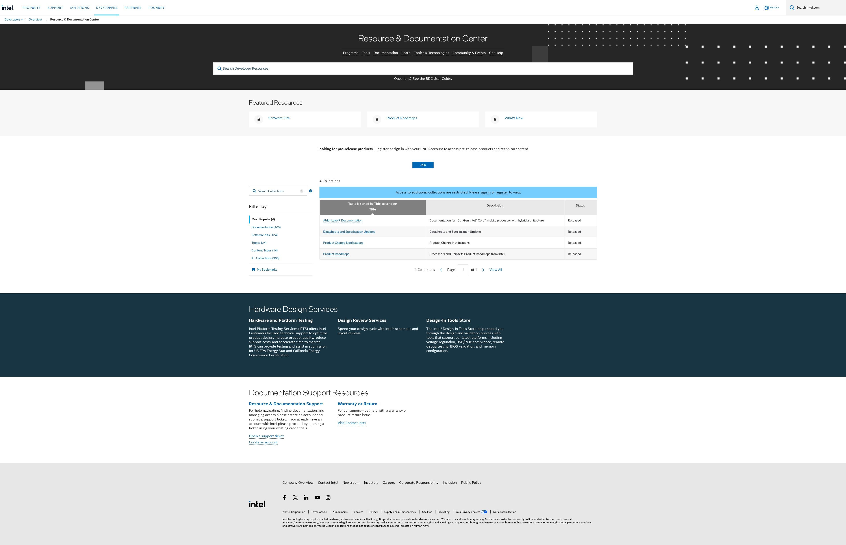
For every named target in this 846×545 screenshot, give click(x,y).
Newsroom (351, 482)
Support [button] (55, 8)
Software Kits (278, 118)
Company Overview (298, 482)
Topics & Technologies (431, 53)
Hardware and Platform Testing (281, 320)
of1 (474, 270)
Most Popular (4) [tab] (263, 219)
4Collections (424, 270)
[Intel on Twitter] (295, 498)
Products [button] (31, 8)
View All (496, 270)
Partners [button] (132, 8)
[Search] (254, 191)
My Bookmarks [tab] (267, 270)
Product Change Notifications (343, 243)
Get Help (496, 53)
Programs (350, 53)
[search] (220, 69)
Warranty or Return (357, 403)
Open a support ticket (266, 436)
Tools (366, 53)
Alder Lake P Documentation (342, 220)
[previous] (441, 269)
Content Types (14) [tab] (265, 250)
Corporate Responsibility (418, 482)
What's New (514, 118)
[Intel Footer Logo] (258, 504)
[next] (483, 269)
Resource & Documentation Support (286, 403)
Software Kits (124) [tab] (265, 235)
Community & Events (469, 53)
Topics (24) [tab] (259, 243)
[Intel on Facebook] (284, 498)
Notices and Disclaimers (361, 522)
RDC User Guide (438, 78)
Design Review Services (362, 320)
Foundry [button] (156, 8)
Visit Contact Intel (352, 423)
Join (423, 165)
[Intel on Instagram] (328, 498)
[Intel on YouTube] (317, 498)
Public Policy (471, 482)
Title (372, 209)
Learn (405, 53)
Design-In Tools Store (448, 320)
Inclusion (450, 482)
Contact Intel (328, 482)
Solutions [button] (79, 8)
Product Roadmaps (402, 118)
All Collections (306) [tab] (265, 258)
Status (580, 205)
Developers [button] (106, 8)
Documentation (385, 53)
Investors (371, 482)
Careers (389, 482)
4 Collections (329, 181)
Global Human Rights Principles (553, 522)
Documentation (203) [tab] (266, 227)
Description (495, 205)
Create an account (263, 442)
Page (451, 270)
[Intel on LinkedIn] (306, 498)
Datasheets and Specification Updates (349, 232)
